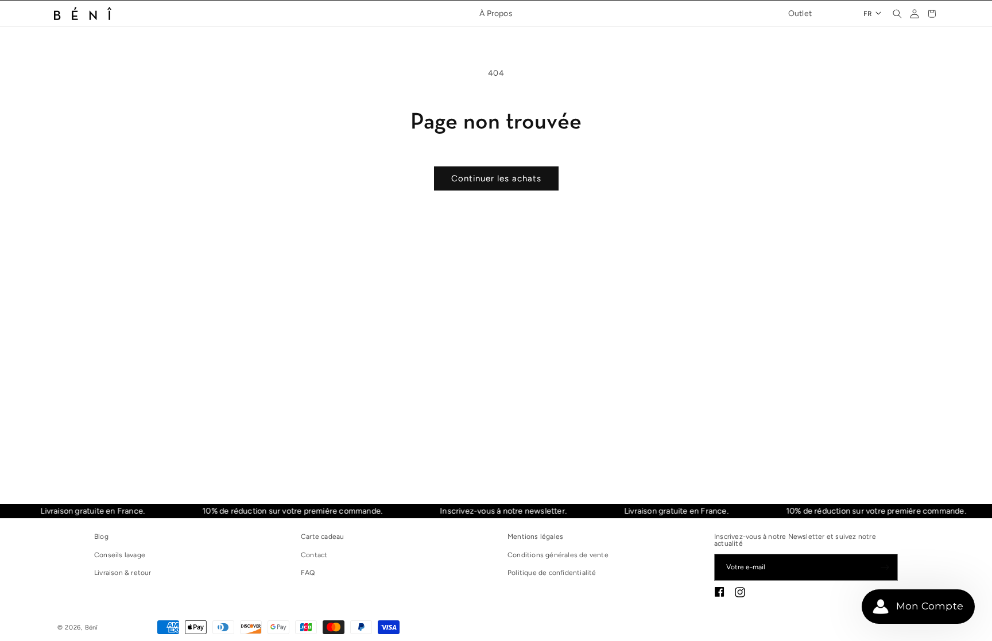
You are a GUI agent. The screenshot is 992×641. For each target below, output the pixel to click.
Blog (101, 537)
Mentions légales (535, 537)
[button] (897, 13)
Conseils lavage (119, 555)
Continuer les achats (496, 178)
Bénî (91, 627)
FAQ (308, 573)
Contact (314, 555)
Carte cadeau (322, 537)
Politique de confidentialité (551, 573)
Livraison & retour (123, 573)
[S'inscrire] (884, 567)
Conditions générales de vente (558, 555)
